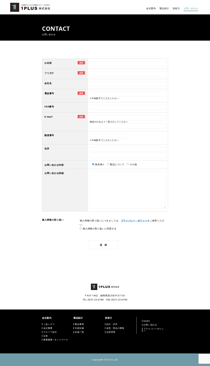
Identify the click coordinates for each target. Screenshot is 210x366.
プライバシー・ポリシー (134, 220)
